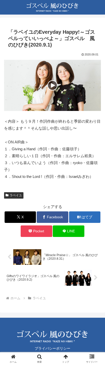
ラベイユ (16, 195)
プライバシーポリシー (52, 348)
